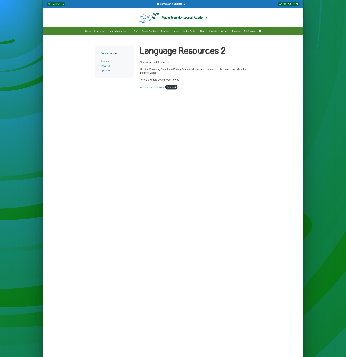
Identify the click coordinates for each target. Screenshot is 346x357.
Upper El (105, 70)
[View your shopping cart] (260, 31)
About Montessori (118, 31)
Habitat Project (189, 31)
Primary (105, 61)
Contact (225, 31)
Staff (136, 31)
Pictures (165, 31)
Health (176, 31)
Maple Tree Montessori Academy (184, 18)
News (203, 31)
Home (88, 31)
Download (171, 87)
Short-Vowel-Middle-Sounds (151, 87)
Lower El (105, 66)
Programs (99, 31)
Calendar (213, 31)
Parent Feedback (150, 31)
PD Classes (249, 31)
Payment (236, 31)
